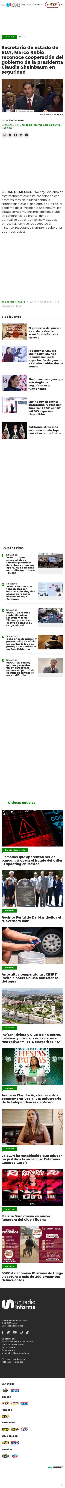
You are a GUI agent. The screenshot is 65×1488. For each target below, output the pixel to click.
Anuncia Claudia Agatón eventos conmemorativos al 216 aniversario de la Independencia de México (31, 1098)
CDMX (23, 36)
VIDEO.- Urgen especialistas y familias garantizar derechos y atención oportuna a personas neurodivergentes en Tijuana (20, 565)
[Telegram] (26, 135)
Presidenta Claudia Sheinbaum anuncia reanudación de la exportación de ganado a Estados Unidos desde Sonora (45, 358)
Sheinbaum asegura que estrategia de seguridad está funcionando (45, 384)
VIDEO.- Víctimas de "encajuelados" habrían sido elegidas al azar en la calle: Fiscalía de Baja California (20, 592)
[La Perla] (15, 1456)
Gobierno (9, 37)
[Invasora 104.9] (5, 1416)
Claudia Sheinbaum (12, 306)
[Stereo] (5, 1429)
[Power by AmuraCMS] (55, 1467)
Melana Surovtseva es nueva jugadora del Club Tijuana (26, 1218)
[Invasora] (5, 1390)
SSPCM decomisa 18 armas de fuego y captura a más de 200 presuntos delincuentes (32, 1276)
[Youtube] (15, 1332)
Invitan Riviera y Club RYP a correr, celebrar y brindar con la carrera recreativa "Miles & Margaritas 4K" (31, 1038)
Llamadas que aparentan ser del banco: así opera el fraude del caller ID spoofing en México (32, 860)
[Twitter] (10, 135)
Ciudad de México (49, 301)
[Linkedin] (21, 135)
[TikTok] (27, 1332)
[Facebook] (15, 135)
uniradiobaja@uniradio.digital (15, 1353)
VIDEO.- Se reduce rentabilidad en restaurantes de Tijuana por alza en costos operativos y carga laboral (19, 619)
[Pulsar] (15, 1390)
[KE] (5, 1456)
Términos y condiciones (13, 1359)
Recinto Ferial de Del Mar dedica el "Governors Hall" (31, 919)
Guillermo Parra (15, 120)
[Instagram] (21, 1332)
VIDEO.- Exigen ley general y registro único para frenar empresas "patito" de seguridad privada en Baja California (20, 669)
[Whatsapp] (4, 135)
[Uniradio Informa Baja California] (24, 5)
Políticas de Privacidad (12, 1362)
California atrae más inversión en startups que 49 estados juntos (44, 430)
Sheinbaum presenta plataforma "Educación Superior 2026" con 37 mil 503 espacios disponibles (45, 408)
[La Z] (24, 1429)
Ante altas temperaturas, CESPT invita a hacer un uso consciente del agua (30, 978)
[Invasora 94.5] (5, 1403)
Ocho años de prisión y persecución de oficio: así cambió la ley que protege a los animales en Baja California (21, 644)
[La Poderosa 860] (15, 1403)
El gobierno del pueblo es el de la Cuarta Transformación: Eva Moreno (44, 333)
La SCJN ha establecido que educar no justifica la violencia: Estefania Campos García (32, 1159)
